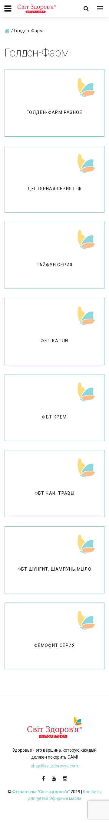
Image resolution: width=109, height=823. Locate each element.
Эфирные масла (65, 798)
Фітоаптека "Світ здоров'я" (41, 791)
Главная (7, 31)
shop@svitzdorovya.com (54, 765)
